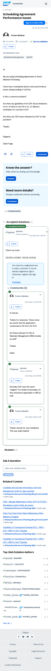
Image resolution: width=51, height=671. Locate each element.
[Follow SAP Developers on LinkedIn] (32, 637)
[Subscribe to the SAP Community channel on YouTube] (28, 637)
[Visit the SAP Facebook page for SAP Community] (19, 637)
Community (18, 4)
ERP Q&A (8, 10)
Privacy (13, 644)
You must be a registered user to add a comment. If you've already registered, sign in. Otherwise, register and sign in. (25, 271)
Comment (42, 154)
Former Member (18, 35)
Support (38, 658)
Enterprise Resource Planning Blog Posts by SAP (26, 494)
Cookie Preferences (13, 665)
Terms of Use (38, 644)
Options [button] (46, 23)
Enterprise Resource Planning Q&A (20, 508)
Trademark (12, 658)
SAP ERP (29, 57)
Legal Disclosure (38, 651)
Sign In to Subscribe (34, 23)
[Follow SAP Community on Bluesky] (23, 637)
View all (6, 623)
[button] (5, 46)
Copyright (13, 651)
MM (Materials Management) (14, 57)
